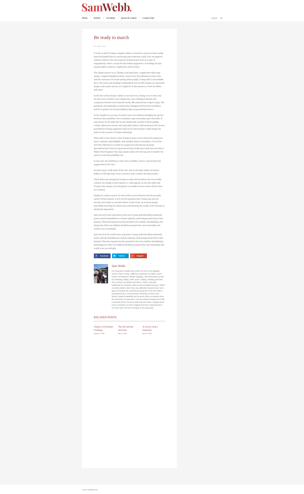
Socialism (110, 18)
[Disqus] (129, 372)
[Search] (220, 18)
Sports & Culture (129, 18)
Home (85, 18)
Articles (96, 18)
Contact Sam (148, 18)
